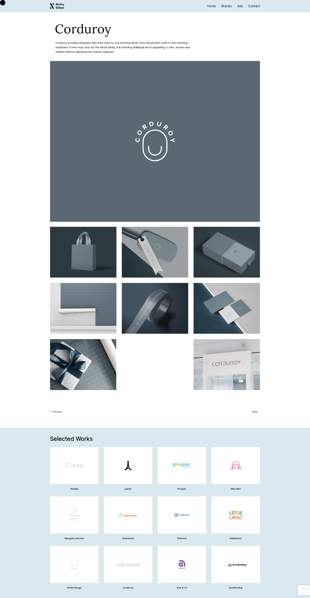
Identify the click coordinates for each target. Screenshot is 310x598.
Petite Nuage (74, 587)
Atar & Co (182, 587)
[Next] (207, 141)
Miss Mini (236, 488)
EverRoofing (235, 587)
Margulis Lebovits (74, 538)
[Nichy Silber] (57, 6)
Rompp (74, 488)
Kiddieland (235, 538)
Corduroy (128, 587)
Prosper (181, 488)
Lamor (128, 488)
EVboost (182, 538)
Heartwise (128, 538)
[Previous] (102, 141)
